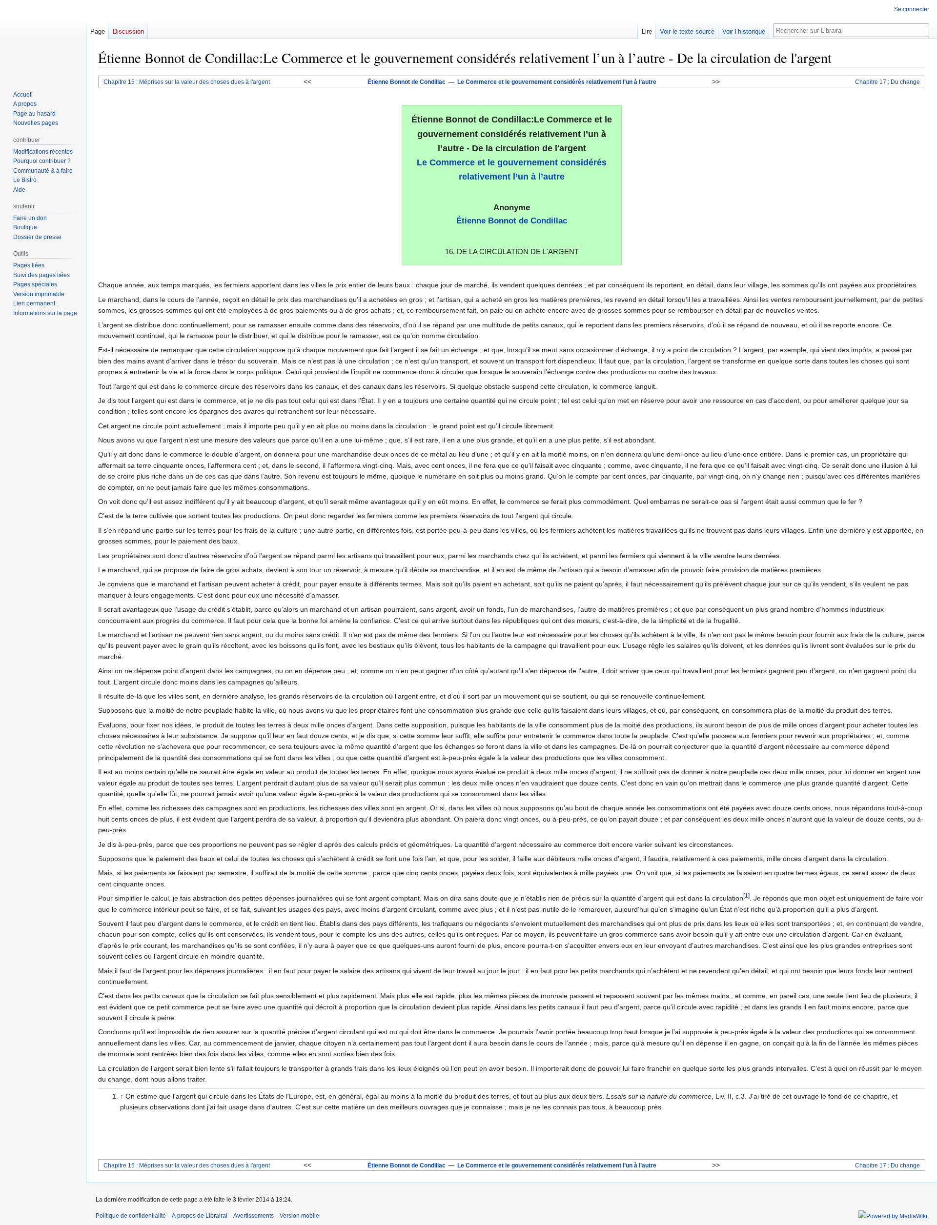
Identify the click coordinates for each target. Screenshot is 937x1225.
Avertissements (253, 1215)
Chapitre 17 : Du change (887, 82)
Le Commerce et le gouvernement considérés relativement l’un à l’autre (556, 82)
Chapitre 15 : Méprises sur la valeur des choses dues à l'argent (186, 82)
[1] (746, 896)
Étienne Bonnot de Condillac (406, 82)
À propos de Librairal (199, 1215)
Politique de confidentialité (131, 1215)
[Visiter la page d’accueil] (43, 39)
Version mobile (299, 1215)
